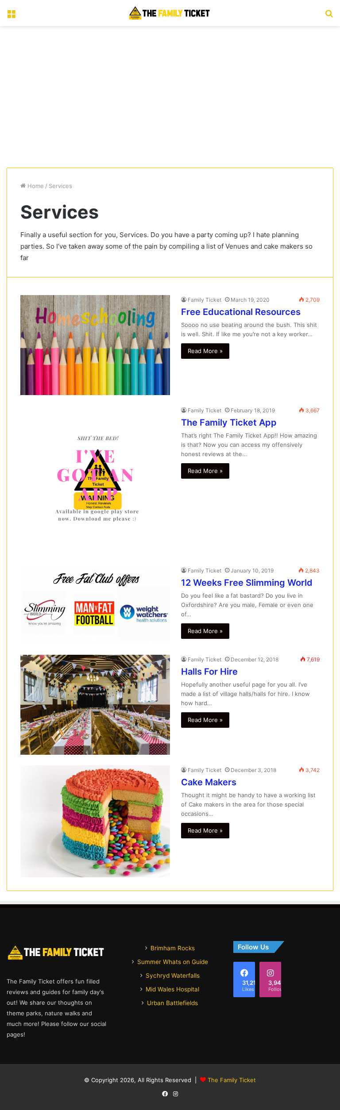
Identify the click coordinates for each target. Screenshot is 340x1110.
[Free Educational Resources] (95, 345)
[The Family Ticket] (170, 13)
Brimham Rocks (173, 948)
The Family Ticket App (229, 422)
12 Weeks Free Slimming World (247, 582)
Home (35, 185)
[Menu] (11, 17)
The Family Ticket (232, 1079)
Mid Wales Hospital (172, 989)
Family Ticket (204, 299)
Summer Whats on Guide (172, 961)
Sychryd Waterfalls (173, 975)
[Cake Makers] (95, 821)
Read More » (205, 350)
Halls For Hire (209, 671)
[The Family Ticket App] (95, 480)
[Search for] (329, 17)
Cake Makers (208, 782)
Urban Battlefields (172, 1002)
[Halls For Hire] (95, 704)
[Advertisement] (170, 97)
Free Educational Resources (241, 312)
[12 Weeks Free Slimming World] (95, 605)
